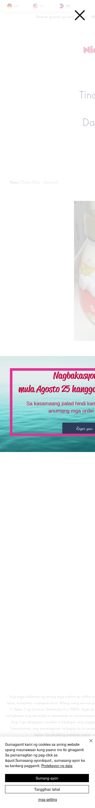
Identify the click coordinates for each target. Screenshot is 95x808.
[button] (80, 15)
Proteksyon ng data (56, 765)
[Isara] (88, 744)
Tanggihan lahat (47, 789)
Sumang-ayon (47, 778)
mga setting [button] (47, 799)
